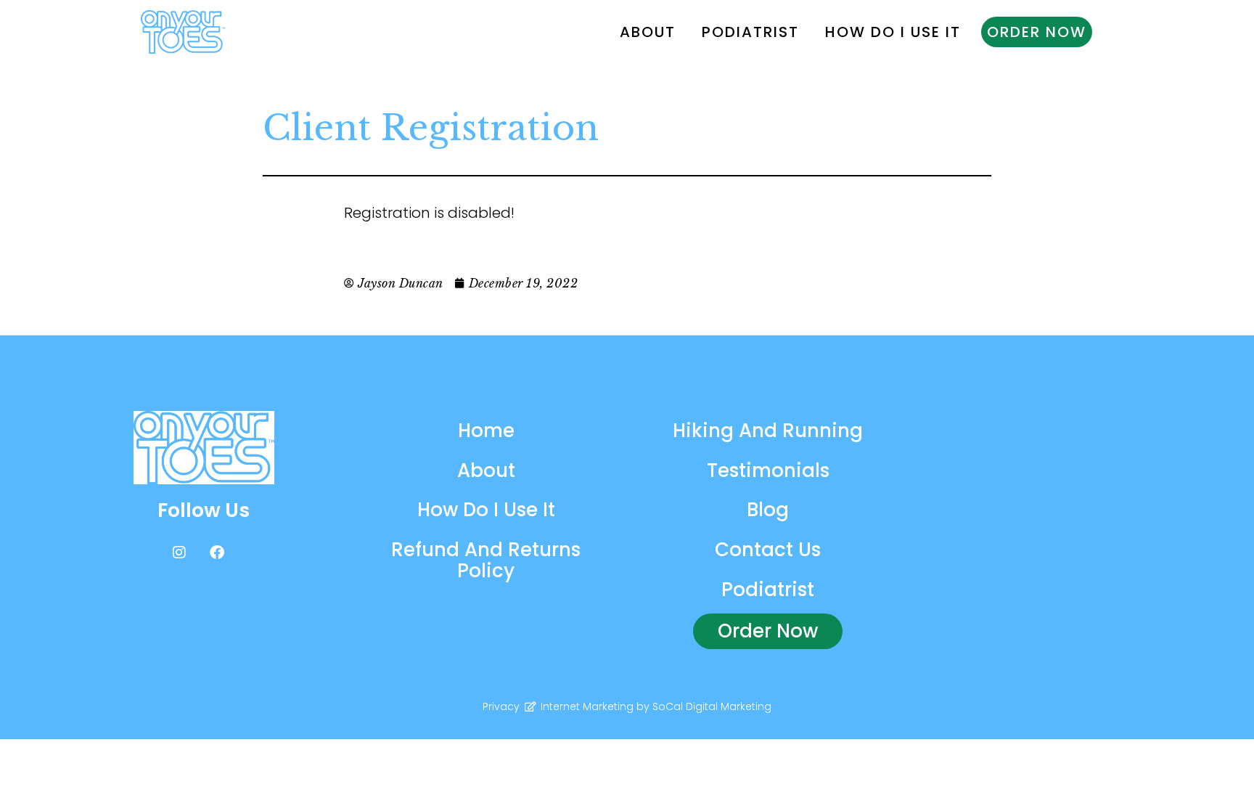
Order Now (1036, 32)
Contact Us (768, 550)
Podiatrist (750, 32)
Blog (768, 510)
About (648, 32)
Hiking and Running (768, 430)
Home (486, 430)
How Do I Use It (893, 32)
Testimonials (768, 470)
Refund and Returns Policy (486, 560)
